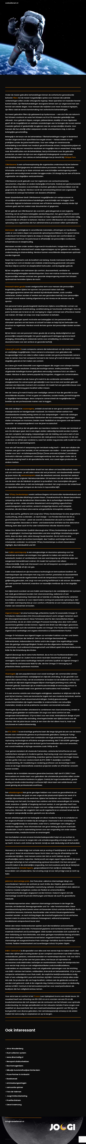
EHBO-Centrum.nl (12, 951)
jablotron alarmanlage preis (17, 881)
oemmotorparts (28, 475)
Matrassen (9, 230)
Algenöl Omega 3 (12, 613)
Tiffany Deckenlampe (18, 494)
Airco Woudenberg (15, 1048)
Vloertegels (10, 674)
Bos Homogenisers (15, 1066)
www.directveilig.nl (15, 1057)
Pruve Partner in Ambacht (18, 1074)
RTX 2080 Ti (13, 731)
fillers (15, 98)
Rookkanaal (12, 1079)
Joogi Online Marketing (17, 1096)
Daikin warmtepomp (17, 552)
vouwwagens (28, 409)
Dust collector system (16, 1053)
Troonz (37, 996)
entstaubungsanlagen (16, 1083)
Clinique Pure (70, 157)
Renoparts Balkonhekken (18, 1061)
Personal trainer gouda (15, 286)
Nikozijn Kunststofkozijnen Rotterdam (23, 1070)
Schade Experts (26, 868)
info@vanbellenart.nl (14, 1121)
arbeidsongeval (16, 792)
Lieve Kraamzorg (14, 1104)
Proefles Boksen (14, 1100)
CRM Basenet (11, 164)
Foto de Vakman (14, 1091)
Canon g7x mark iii (13, 349)
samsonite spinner (15, 1087)
